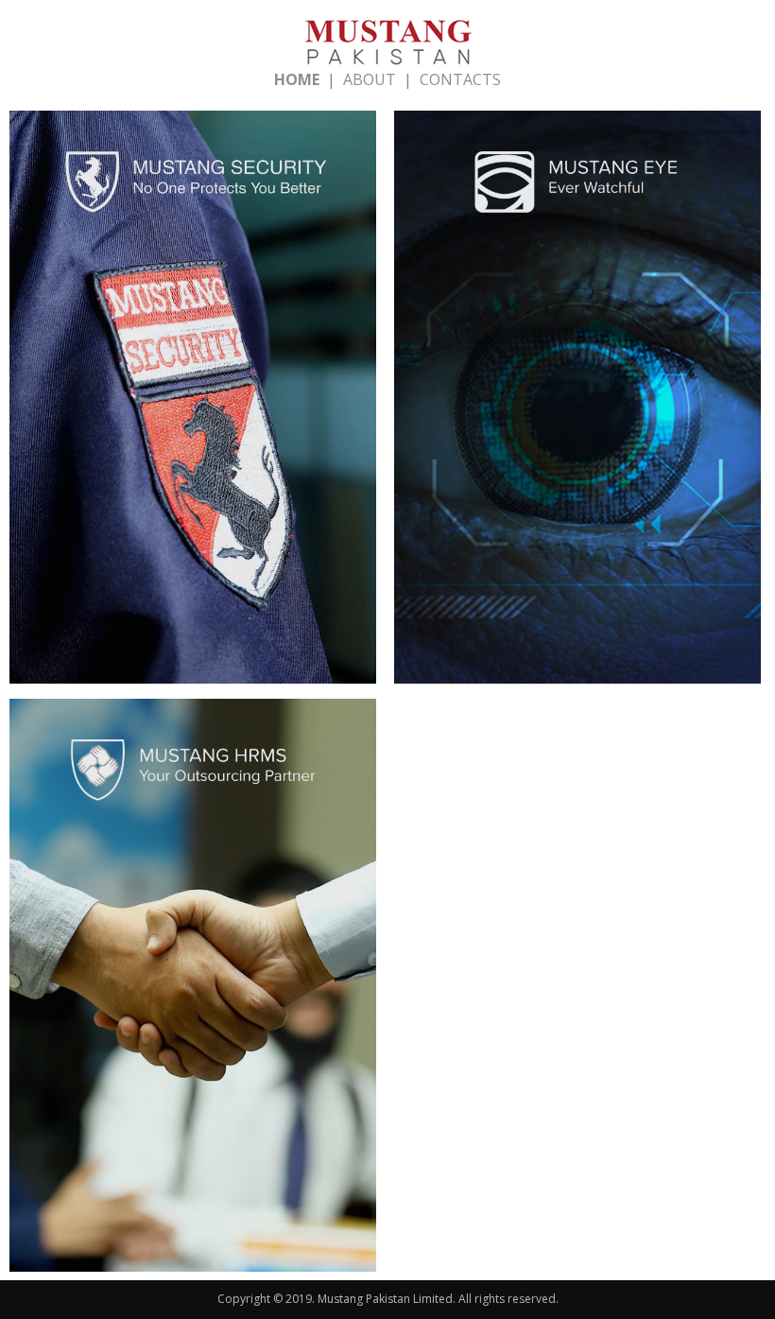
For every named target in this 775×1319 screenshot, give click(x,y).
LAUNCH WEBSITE (192, 447)
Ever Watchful (577, 401)
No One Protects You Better (192, 401)
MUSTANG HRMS (192, 956)
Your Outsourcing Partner (192, 990)
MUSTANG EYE (577, 367)
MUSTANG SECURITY (192, 367)
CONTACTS (460, 79)
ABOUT (369, 79)
